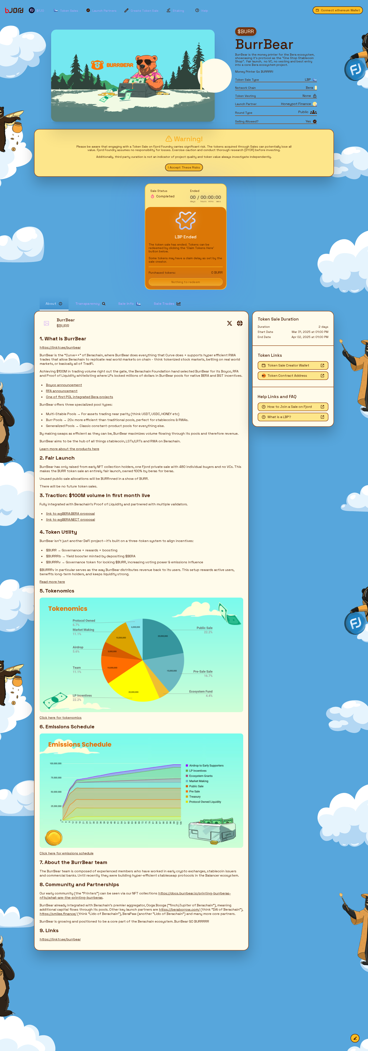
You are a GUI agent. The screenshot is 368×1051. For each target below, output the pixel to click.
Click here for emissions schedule (66, 853)
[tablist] (186, 303)
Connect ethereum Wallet (340, 10)
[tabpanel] (184, 630)
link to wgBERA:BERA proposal (70, 513)
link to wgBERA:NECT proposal (70, 519)
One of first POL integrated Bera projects (79, 397)
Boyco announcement (64, 385)
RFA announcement (62, 391)
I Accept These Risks (184, 167)
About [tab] (51, 303)
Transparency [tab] (87, 303)
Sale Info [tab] (126, 303)
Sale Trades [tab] (164, 303)
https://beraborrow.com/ (179, 909)
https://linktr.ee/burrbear (60, 347)
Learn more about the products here (69, 449)
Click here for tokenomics (61, 717)
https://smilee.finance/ (58, 914)
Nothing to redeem (185, 282)
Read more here (52, 581)
